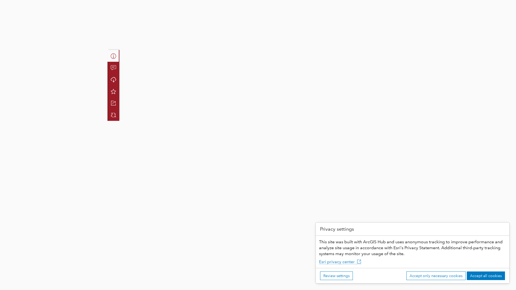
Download (113, 79)
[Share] (113, 103)
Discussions (113, 68)
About (113, 56)
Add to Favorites (113, 91)
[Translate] (113, 115)
